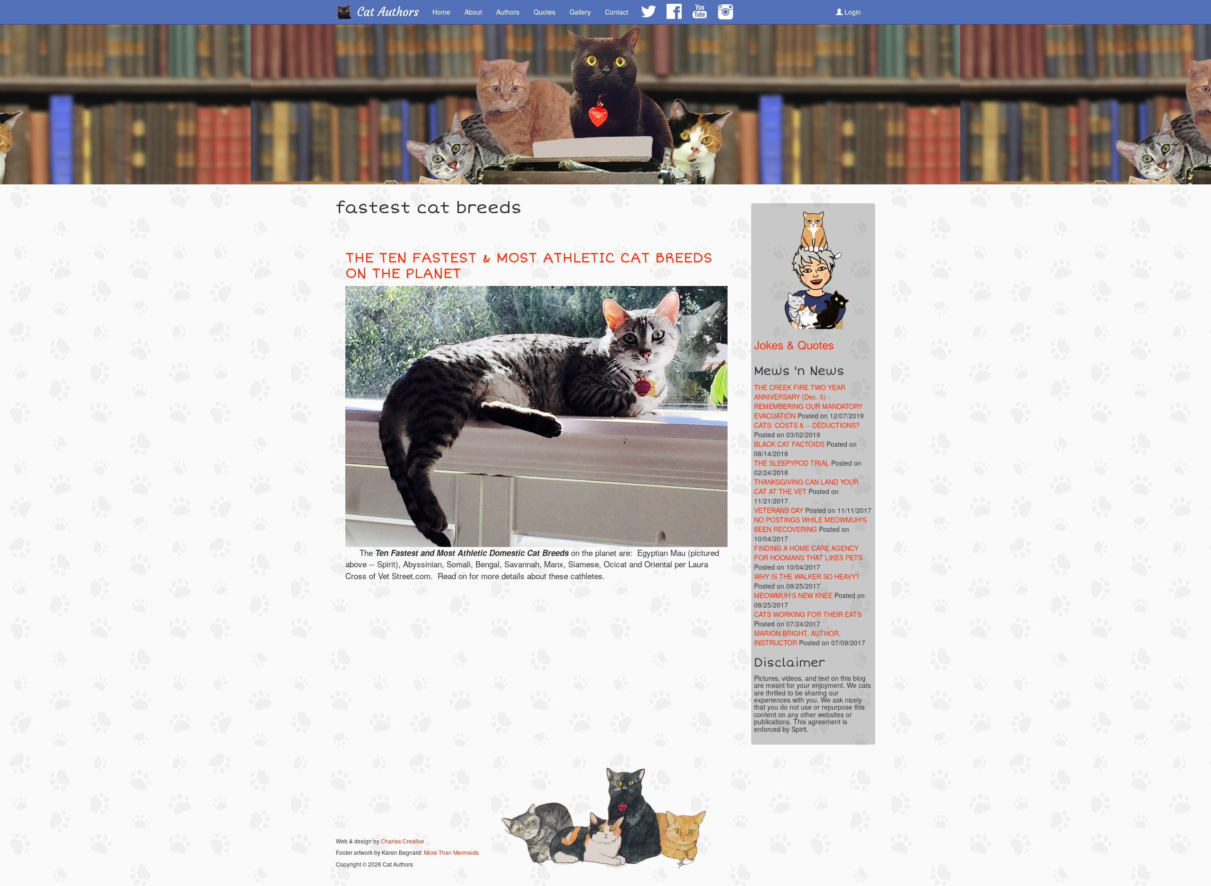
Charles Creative (402, 841)
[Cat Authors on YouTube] (699, 11)
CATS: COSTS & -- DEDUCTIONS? (807, 425)
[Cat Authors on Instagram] (725, 12)
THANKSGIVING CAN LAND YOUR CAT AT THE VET (806, 486)
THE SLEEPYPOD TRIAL (791, 463)
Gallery (580, 12)
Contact (616, 12)
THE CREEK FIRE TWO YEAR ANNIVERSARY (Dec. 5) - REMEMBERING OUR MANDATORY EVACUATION (808, 401)
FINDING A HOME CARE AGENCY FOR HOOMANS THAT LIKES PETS (808, 552)
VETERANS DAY (778, 510)
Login (851, 12)
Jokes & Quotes (794, 344)
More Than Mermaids (451, 852)
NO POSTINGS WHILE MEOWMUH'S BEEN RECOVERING (810, 524)
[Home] (347, 11)
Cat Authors (388, 12)
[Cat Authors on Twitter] (648, 11)
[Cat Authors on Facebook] (673, 11)
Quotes (544, 12)
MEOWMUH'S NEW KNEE (793, 595)
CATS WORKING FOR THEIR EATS (807, 614)
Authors (507, 12)
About (473, 12)
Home (441, 12)
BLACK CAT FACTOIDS (789, 444)
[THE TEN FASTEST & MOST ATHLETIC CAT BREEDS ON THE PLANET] (536, 416)
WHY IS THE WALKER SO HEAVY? (807, 576)
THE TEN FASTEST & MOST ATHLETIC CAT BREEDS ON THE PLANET (528, 265)
